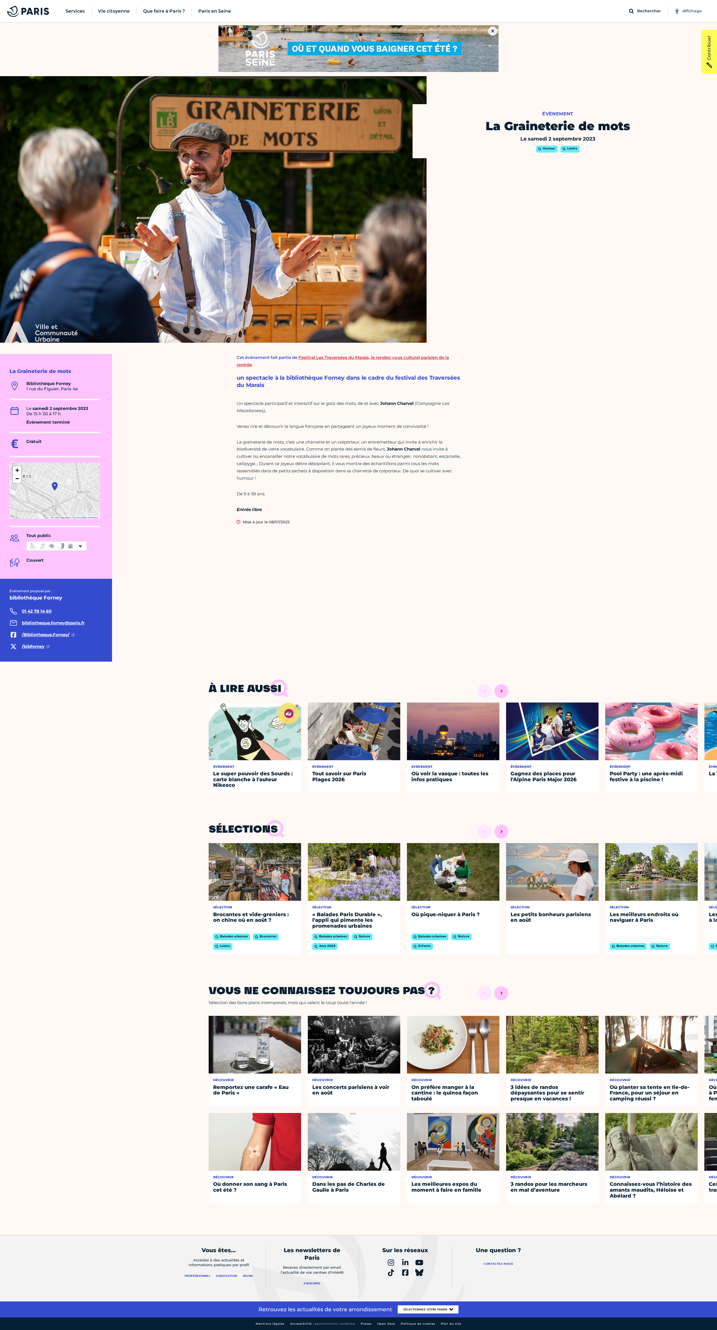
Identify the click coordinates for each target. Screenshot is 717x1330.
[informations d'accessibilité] (56, 546)
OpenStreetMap (79, 517)
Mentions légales (270, 1324)
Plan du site (451, 1324)
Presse (366, 1324)
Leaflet (56, 517)
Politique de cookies (418, 1324)
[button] (55, 486)
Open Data (386, 1324)
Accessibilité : (322, 1324)
